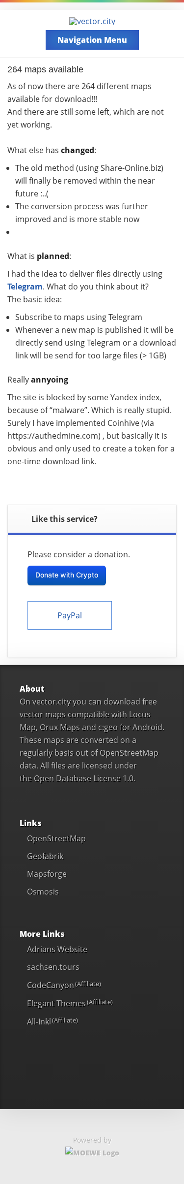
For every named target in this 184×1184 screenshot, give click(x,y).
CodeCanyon (50, 985)
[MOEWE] (92, 1152)
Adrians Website (57, 949)
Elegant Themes (56, 1003)
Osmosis (43, 891)
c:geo (108, 727)
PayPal (69, 615)
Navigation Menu (92, 39)
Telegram (25, 286)
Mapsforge (47, 873)
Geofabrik (45, 856)
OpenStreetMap (56, 838)
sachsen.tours (53, 966)
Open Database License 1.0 (83, 778)
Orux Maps (60, 727)
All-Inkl (39, 1021)
